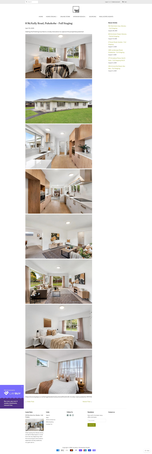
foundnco (75, 447)
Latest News (28, 412)
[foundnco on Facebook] (68, 415)
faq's (47, 417)
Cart (125, 2)
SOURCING (92, 16)
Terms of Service (50, 419)
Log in (107, 2)
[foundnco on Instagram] (73, 415)
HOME (41, 16)
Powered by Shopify (84, 447)
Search (48, 415)
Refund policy (50, 422)
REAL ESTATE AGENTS (106, 16)
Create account (115, 2)
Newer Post (86, 401)
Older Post (30, 401)
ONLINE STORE (65, 16)
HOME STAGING (51, 16)
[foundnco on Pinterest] (70, 415)
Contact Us (49, 424)
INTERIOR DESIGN (79, 16)
